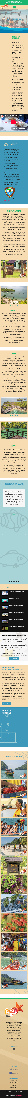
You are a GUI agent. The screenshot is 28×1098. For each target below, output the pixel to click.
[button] (14, 7)
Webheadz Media (19, 1095)
